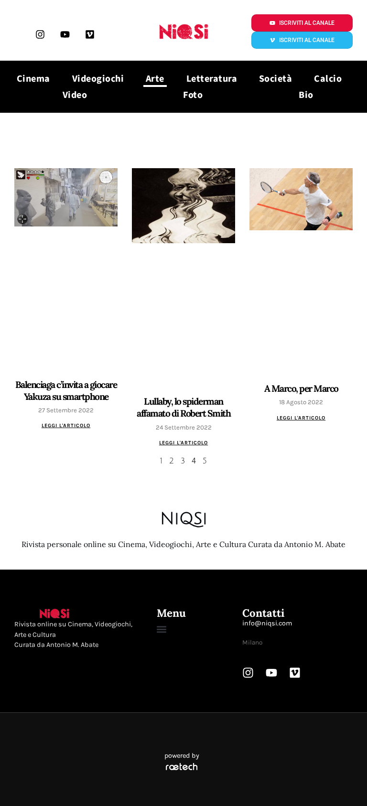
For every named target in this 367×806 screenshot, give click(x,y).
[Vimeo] (90, 34)
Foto (193, 95)
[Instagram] (40, 34)
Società (275, 79)
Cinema (33, 79)
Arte (155, 79)
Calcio (328, 79)
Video (75, 95)
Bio (306, 95)
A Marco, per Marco (301, 388)
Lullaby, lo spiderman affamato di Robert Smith (183, 407)
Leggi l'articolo (66, 425)
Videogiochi (98, 79)
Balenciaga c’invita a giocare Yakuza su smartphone (66, 390)
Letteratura (211, 79)
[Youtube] (65, 34)
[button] (161, 629)
